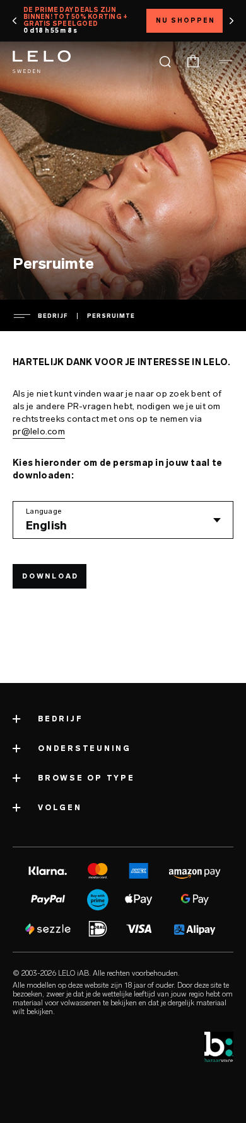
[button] (15, 21)
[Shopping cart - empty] (193, 62)
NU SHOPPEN (185, 21)
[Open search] (165, 61)
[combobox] (123, 520)
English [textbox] (46, 526)
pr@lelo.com (39, 431)
